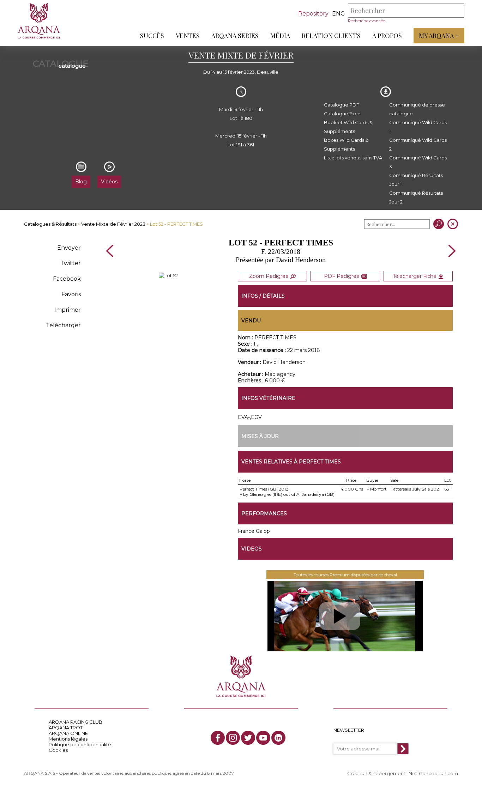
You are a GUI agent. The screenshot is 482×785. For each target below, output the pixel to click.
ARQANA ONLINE (68, 733)
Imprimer (67, 309)
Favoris (71, 294)
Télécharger (63, 325)
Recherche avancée (366, 20)
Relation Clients (331, 35)
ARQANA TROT (66, 727)
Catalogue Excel (343, 113)
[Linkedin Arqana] (278, 738)
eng (338, 13)
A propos (387, 35)
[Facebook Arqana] (218, 738)
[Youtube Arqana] (263, 738)
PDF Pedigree (342, 276)
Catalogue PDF (341, 105)
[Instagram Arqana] (233, 738)
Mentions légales (68, 739)
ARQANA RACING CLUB (75, 722)
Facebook (67, 278)
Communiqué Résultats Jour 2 (416, 197)
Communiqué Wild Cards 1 (418, 127)
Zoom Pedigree (269, 276)
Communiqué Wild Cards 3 (418, 162)
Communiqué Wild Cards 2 (418, 144)
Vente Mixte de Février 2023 (113, 224)
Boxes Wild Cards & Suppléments (346, 144)
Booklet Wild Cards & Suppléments (348, 127)
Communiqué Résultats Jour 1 (416, 179)
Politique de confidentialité (80, 744)
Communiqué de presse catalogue (417, 109)
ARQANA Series (235, 35)
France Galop (254, 531)
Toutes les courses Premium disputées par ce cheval (345, 574)
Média (280, 35)
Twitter (70, 263)
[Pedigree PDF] (168, 275)
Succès (152, 35)
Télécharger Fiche (414, 276)
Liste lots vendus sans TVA (353, 157)
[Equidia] (345, 616)
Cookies (58, 750)
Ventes (188, 35)
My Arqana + (439, 35)
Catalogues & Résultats (50, 224)
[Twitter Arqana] (248, 738)
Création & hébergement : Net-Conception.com (402, 773)
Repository (313, 13)
